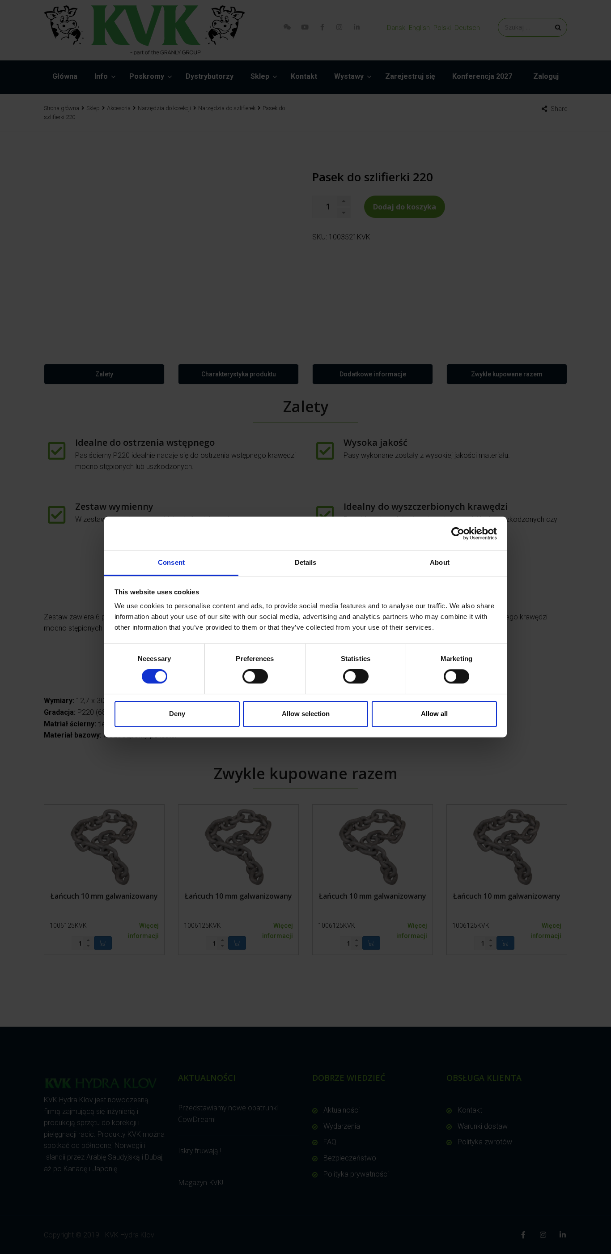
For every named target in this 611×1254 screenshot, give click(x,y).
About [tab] (440, 562)
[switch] (255, 677)
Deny (177, 713)
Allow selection (306, 713)
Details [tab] (306, 562)
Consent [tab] (171, 562)
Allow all (434, 713)
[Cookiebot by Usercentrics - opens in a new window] (458, 533)
